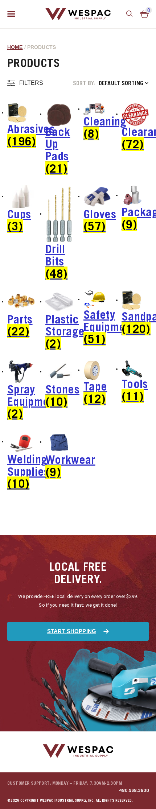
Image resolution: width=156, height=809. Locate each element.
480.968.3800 (134, 790)
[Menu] (11, 14)
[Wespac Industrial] (78, 14)
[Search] (129, 14)
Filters (31, 83)
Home (15, 47)
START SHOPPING (71, 631)
